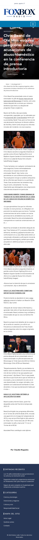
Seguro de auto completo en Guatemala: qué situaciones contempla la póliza (19, 486)
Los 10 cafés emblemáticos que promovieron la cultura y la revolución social (19, 475)
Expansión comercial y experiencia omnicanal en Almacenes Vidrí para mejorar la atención (19, 480)
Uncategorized (8, 31)
